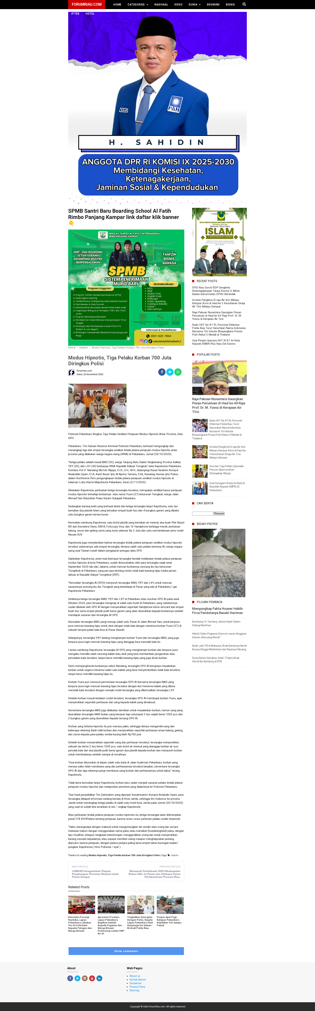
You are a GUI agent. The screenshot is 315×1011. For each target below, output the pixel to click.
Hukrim (174, 855)
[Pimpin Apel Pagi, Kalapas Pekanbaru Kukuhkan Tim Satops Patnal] (170, 905)
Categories (136, 4)
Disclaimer (136, 983)
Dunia (193, 4)
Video (178, 4)
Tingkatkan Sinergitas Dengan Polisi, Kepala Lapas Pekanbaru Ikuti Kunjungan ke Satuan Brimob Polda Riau (140, 922)
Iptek (75, 13)
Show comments (126, 951)
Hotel (90, 13)
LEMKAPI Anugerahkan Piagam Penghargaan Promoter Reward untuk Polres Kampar (95, 874)
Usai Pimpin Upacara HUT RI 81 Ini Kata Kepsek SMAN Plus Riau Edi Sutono (216, 342)
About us (135, 976)
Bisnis (230, 4)
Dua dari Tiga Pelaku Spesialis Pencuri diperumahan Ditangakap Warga (226, 470)
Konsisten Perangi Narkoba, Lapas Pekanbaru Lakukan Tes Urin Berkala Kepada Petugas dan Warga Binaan (80, 924)
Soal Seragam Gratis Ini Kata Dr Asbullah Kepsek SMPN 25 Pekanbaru (227, 487)
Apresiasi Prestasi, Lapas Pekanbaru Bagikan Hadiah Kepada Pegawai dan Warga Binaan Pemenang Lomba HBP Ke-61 (111, 925)
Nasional (161, 4)
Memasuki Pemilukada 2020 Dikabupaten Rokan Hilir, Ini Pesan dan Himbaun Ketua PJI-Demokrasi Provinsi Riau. (154, 874)
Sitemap (134, 990)
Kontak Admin (138, 979)
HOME (117, 4)
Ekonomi (213, 4)
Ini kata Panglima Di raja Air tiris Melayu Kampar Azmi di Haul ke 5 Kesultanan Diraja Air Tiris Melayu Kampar (218, 303)
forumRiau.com (157, 1006)
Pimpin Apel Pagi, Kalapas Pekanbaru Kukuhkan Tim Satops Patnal (169, 921)
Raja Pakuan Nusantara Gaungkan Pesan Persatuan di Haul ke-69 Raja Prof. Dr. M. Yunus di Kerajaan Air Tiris (217, 316)
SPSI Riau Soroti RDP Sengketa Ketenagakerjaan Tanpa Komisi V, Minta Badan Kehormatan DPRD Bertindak (216, 291)
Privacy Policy (137, 986)
